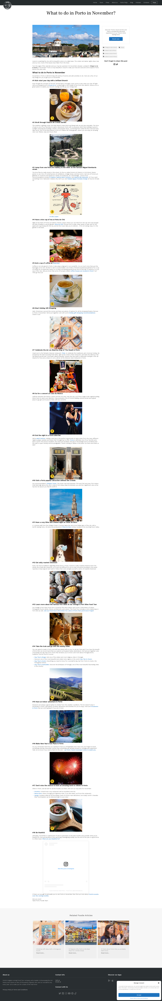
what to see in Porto (111, 56)
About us (115, 2)
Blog (131, 2)
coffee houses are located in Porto (81, 271)
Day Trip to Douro (86, 659)
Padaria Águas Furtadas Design (77, 179)
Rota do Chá (59, 224)
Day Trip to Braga (40, 657)
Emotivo (37, 791)
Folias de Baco (67, 527)
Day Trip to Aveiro (40, 661)
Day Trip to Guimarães (41, 664)
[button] (158, 983)
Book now (115, 39)
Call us (57, 980)
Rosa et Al (52, 85)
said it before (40, 438)
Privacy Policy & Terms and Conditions (139, 998)
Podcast (138, 2)
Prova (72, 440)
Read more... (40, 953)
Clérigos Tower (52, 483)
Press (107, 2)
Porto (122, 47)
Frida (63, 353)
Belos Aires (38, 793)
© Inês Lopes (54, 216)
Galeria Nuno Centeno (63, 177)
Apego (36, 795)
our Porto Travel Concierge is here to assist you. (80, 750)
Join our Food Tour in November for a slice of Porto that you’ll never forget (69, 611)
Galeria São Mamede (81, 177)
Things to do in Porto (111, 47)
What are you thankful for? (51, 839)
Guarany (56, 263)
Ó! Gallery (52, 177)
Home (95, 2)
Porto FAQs (123, 2)
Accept (139, 995)
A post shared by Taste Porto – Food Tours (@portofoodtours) (65, 890)
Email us (58, 982)
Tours (101, 2)
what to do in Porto (110, 50)
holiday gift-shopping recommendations (82, 313)
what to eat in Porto (111, 53)
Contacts (146, 2)
